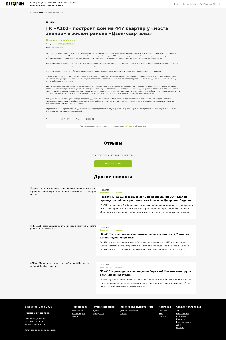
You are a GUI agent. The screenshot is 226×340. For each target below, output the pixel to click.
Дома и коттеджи (129, 311)
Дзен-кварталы (56, 47)
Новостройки (182, 313)
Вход (176, 4)
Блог (161, 313)
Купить (96, 311)
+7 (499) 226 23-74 (33, 321)
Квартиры (181, 316)
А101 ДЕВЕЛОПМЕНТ (66, 44)
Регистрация (189, 4)
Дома (179, 325)
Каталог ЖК (78, 311)
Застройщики (78, 313)
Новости (163, 311)
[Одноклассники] (90, 119)
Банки (75, 316)
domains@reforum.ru (34, 324)
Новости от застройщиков (60, 40)
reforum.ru (129, 126)
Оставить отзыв (113, 164)
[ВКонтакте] (87, 119)
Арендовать (98, 313)
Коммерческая (183, 322)
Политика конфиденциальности (40, 330)
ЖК (178, 311)
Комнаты (180, 319)
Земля (123, 313)
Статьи (162, 316)
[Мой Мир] (93, 119)
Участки (180, 328)
